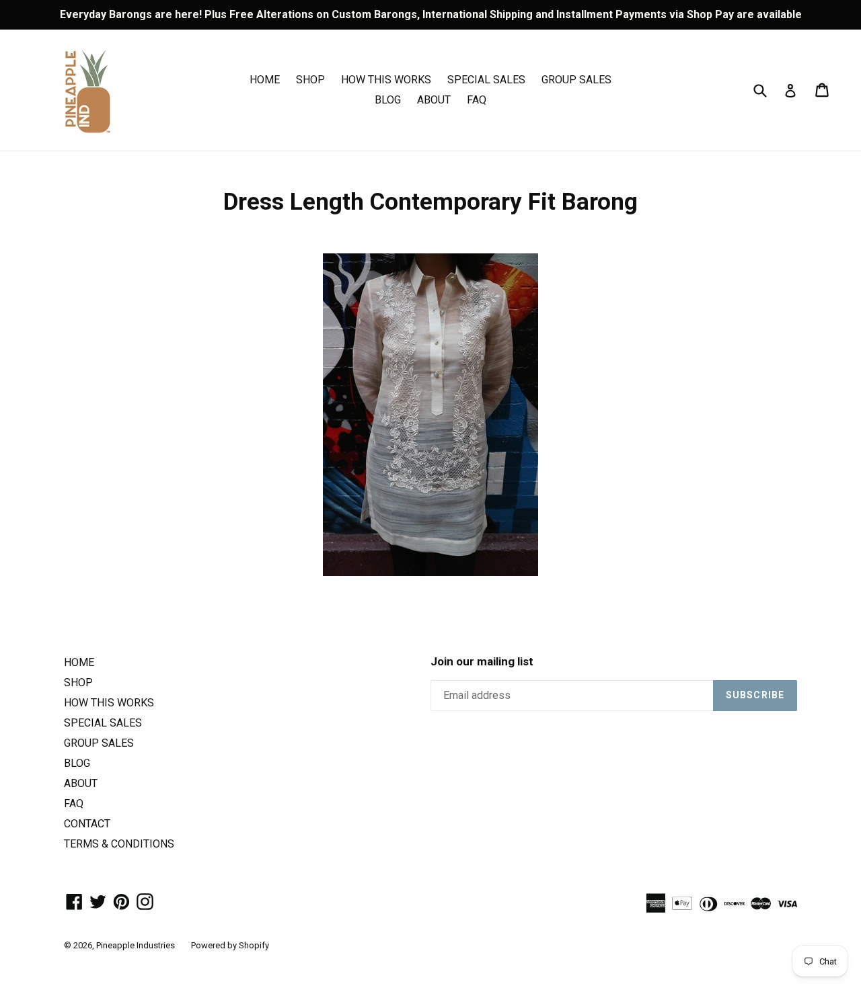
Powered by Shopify (230, 945)
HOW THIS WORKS (386, 79)
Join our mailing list (481, 661)
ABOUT (434, 99)
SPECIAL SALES (486, 79)
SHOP (310, 79)
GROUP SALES (576, 79)
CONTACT (87, 823)
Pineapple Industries (135, 945)
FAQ (476, 99)
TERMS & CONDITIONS (119, 843)
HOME (265, 79)
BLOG (388, 99)
